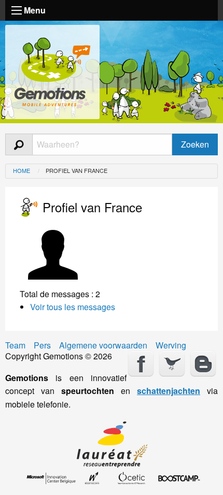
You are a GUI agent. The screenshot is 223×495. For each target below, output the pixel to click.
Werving (171, 345)
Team (15, 345)
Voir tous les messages (72, 307)
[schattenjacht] (52, 70)
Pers (42, 345)
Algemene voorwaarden (103, 345)
